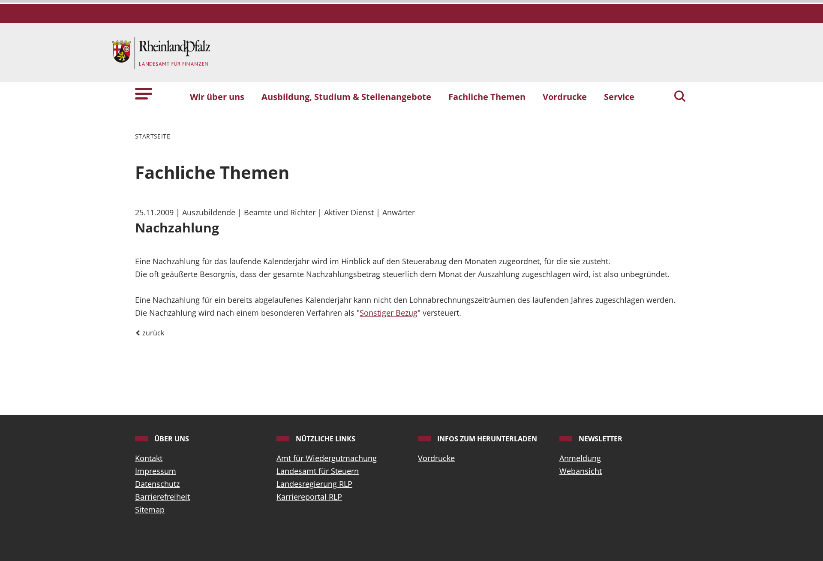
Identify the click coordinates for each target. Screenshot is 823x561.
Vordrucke (436, 458)
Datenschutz (157, 484)
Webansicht (580, 471)
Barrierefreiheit (162, 497)
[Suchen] (680, 97)
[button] (143, 93)
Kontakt (148, 458)
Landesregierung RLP (314, 484)
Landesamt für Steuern (317, 471)
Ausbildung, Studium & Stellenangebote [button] (346, 96)
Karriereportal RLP (309, 497)
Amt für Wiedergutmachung (326, 458)
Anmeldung (580, 458)
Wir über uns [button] (217, 96)
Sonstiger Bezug (389, 313)
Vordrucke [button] (565, 96)
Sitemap (150, 509)
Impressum (155, 471)
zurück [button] (152, 333)
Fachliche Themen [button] (487, 96)
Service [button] (619, 96)
